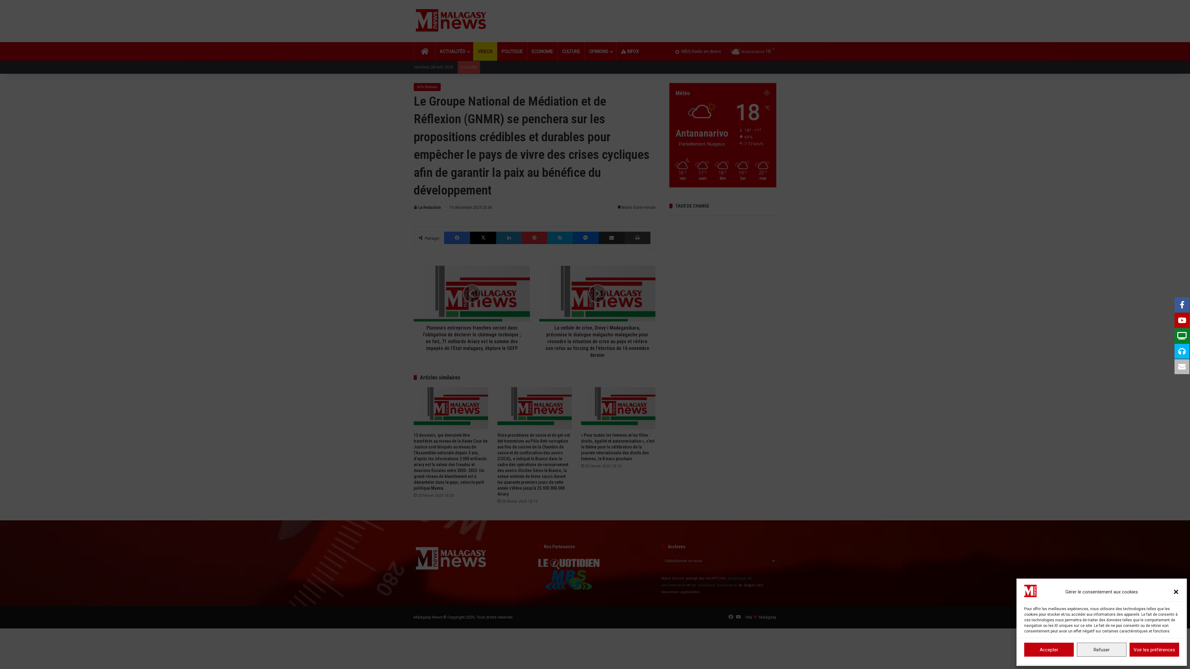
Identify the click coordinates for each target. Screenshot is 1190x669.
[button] (1176, 592)
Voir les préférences (1154, 650)
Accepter (1049, 650)
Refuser (1102, 650)
